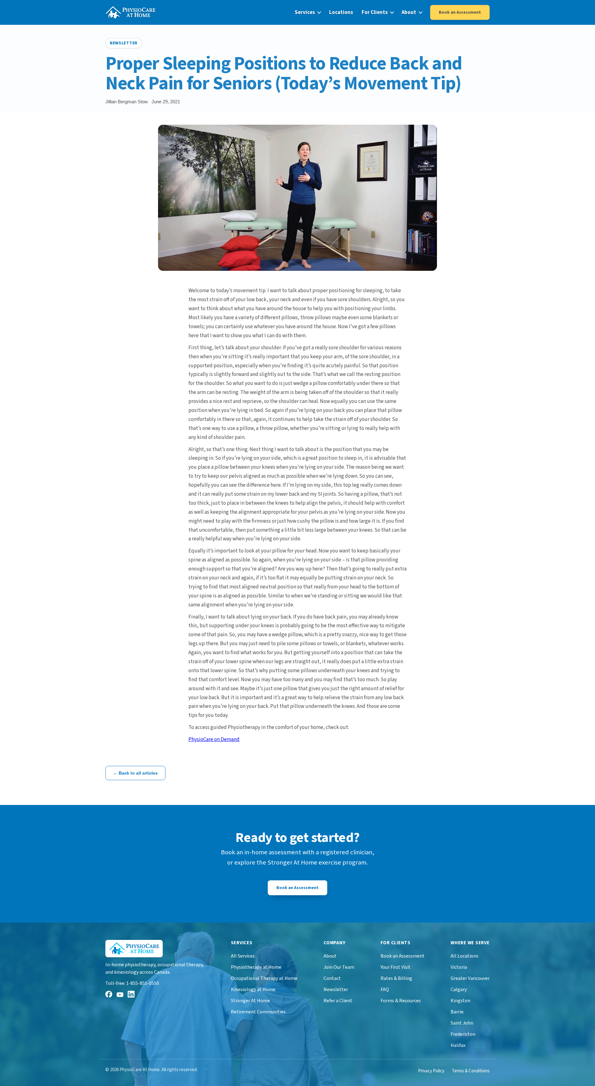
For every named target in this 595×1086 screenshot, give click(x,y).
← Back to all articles (135, 773)
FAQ (385, 989)
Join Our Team (339, 967)
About (330, 956)
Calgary (459, 989)
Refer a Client (338, 1000)
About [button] (409, 12)
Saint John (462, 1023)
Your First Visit (396, 967)
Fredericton (463, 1034)
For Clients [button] (375, 12)
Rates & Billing (396, 978)
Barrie (457, 1011)
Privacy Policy (431, 1071)
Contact (332, 978)
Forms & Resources (401, 1000)
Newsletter (336, 989)
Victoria (459, 967)
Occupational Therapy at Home (264, 978)
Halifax (458, 1045)
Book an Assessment (460, 12)
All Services (243, 956)
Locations (341, 12)
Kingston (460, 1000)
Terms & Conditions (471, 1071)
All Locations (464, 956)
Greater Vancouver (470, 978)
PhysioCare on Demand (214, 739)
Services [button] (305, 12)
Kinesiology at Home (253, 989)
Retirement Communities (258, 1011)
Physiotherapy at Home (256, 967)
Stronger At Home (250, 1000)
